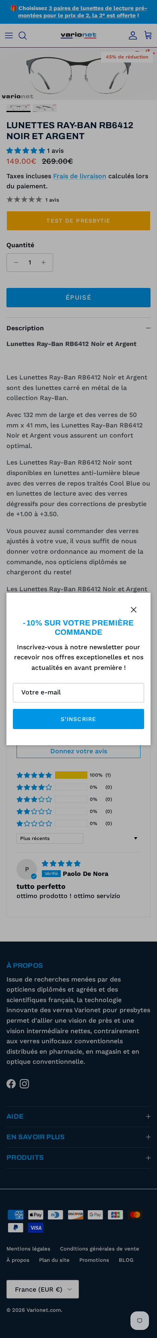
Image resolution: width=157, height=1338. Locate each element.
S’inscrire (78, 719)
